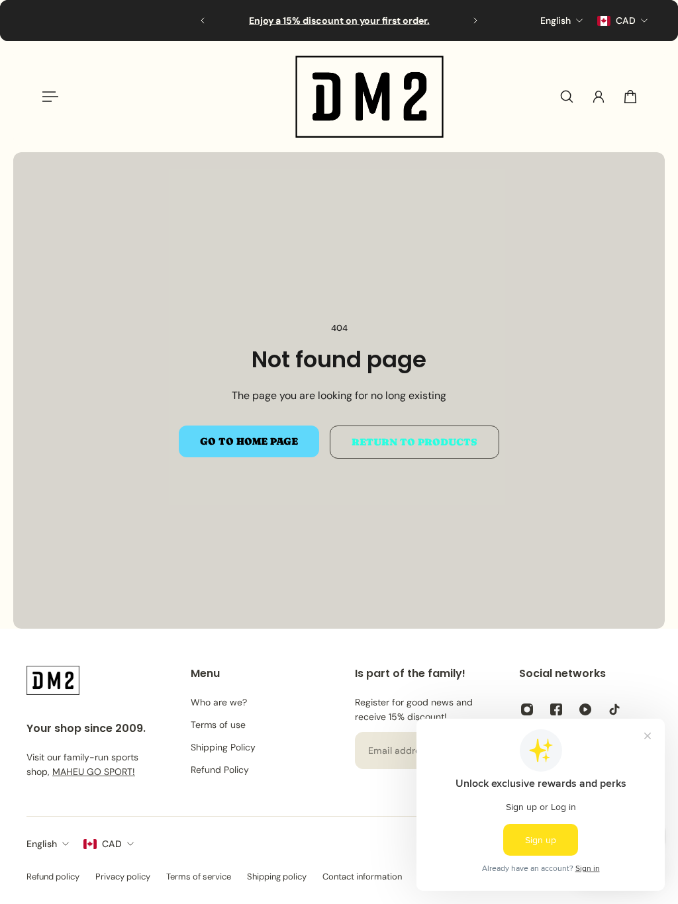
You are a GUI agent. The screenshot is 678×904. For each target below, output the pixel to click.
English (41, 844)
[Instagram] (527, 709)
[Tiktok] (614, 709)
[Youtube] (585, 709)
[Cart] (630, 96)
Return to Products (414, 442)
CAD (112, 844)
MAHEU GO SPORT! (93, 772)
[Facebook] (556, 709)
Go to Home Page (249, 441)
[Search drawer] (567, 96)
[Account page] (598, 96)
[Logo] (369, 97)
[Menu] (47, 96)
